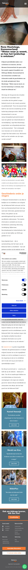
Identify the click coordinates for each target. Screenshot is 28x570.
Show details (19, 300)
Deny (14, 315)
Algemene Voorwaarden (14, 564)
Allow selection (14, 310)
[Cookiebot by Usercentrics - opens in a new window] (19, 253)
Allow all (14, 305)
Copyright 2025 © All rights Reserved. (14, 567)
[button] (25, 3)
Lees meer (14, 425)
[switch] (24, 285)
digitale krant (8, 347)
